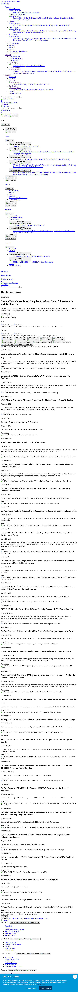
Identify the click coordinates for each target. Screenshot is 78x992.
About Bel (8, 926)
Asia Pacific (46, 84)
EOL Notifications (11, 963)
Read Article (5, 314)
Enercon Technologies (12, 931)
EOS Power (29, 90)
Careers (7, 928)
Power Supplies (10, 948)
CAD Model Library (20, 66)
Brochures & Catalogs (47, 71)
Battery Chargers (56, 31)
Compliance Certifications (63, 71)
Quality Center (9, 961)
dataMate (22, 90)
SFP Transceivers (63, 25)
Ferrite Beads (59, 18)
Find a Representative (15, 918)
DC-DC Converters (32, 31)
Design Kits (27, 20)
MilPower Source (10, 933)
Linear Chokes (69, 18)
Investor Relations (14, 2)
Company (8, 75)
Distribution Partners (29, 918)
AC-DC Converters (19, 31)
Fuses (15, 12)
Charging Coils (18, 20)
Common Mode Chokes (21, 18)
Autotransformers (66, 38)
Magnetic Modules (32, 25)
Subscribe (5, 916)
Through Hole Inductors (47, 18)
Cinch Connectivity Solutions (14, 930)
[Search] (21, 97)
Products (7, 7)
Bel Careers (4, 2)
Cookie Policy (41, 984)
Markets (7, 42)
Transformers (9, 950)
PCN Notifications (28, 73)
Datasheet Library (19, 71)
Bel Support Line (41, 918)
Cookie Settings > (31, 988)
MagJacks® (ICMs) (19, 25)
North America (18, 84)
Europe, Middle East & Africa (32, 84)
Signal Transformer (46, 90)
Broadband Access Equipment (48, 25)
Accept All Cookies (45, 988)
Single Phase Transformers (34, 38)
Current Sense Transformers (31, 40)
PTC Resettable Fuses (24, 12)
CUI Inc (16, 90)
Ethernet (7, 946)
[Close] (5, 124)
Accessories (35, 12)
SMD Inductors (34, 18)
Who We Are (14, 922)
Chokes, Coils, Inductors (13, 944)
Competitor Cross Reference (36, 66)
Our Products (15, 939)
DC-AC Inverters (45, 31)
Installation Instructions (32, 71)
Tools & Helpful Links (23, 953)
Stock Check (9, 957)
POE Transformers (19, 38)
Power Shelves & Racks (27, 33)
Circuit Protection (10, 942)
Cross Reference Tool (12, 959)
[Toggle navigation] (13, 116)
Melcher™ (36, 90)
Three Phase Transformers (51, 38)
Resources (8, 55)
